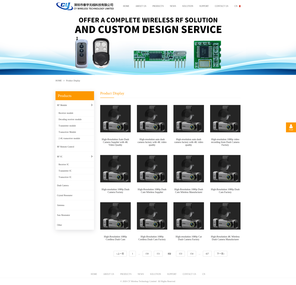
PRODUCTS (158, 6)
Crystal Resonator (64, 195)
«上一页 (120, 254)
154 (191, 254)
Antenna (60, 205)
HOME (126, 6)
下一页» (220, 254)
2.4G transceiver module (69, 138)
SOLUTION (187, 6)
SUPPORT (204, 6)
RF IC (59, 156)
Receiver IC (64, 164)
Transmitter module (67, 126)
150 (147, 254)
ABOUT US (141, 6)
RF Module (62, 105)
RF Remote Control (65, 147)
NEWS (173, 6)
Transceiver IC (65, 177)
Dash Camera (63, 185)
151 (158, 254)
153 (180, 254)
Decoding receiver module (70, 119)
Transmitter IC (65, 171)
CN (235, 6)
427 (207, 254)
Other (59, 225)
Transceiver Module (67, 132)
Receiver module (66, 113)
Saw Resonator (63, 215)
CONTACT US (221, 6)
